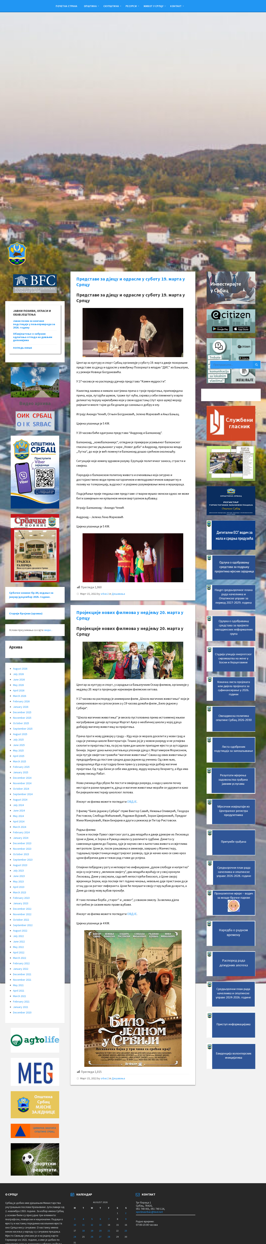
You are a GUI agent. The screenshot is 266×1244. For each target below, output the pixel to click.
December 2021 (22, 974)
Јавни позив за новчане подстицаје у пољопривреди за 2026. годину (34, 324)
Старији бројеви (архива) (25, 613)
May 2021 (18, 985)
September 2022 (23, 925)
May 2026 (18, 685)
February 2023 (21, 898)
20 (100, 1230)
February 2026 (21, 701)
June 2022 (19, 941)
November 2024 (22, 783)
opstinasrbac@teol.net (149, 1212)
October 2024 (21, 788)
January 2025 (20, 772)
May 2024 (18, 816)
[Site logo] (16, 264)
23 (126, 1230)
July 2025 (18, 739)
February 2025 (21, 767)
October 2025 (21, 723)
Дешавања (118, 593)
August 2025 (20, 734)
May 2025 (18, 750)
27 (100, 1236)
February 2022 (21, 963)
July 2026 (18, 674)
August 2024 (20, 799)
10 (75, 1224)
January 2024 (20, 838)
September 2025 (23, 728)
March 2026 (19, 696)
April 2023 (18, 887)
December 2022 (22, 908)
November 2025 (22, 717)
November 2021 (22, 979)
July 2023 (18, 870)
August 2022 (20, 930)
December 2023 (22, 843)
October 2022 (21, 919)
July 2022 (18, 936)
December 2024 (22, 777)
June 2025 (19, 745)
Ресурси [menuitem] (131, 6)
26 (92, 1236)
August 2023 (20, 865)
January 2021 (20, 1007)
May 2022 (18, 947)
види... (48, 630)
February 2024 (21, 832)
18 (83, 1230)
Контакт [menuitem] (175, 6)
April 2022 (18, 952)
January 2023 (20, 903)
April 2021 (18, 990)
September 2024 (23, 794)
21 (109, 1230)
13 (100, 1224)
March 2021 (19, 996)
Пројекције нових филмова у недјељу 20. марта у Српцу (129, 615)
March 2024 (19, 827)
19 (92, 1230)
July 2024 (18, 805)
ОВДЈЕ (132, 801)
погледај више (22, 347)
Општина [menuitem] (90, 6)
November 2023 (22, 848)
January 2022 (20, 969)
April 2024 (18, 821)
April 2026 (18, 690)
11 (83, 1224)
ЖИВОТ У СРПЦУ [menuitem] (153, 6)
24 (75, 1236)
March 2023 (19, 892)
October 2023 (21, 854)
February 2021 (21, 1001)
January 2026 (20, 707)
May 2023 (18, 881)
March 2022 (19, 958)
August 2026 (20, 668)
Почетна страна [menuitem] (66, 6)
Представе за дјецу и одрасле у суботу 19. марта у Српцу (130, 282)
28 (109, 1236)
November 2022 (22, 914)
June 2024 (19, 810)
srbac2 (105, 593)
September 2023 (23, 859)
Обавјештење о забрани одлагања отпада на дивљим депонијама (32, 337)
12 (92, 1224)
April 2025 (18, 756)
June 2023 (19, 876)
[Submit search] (257, 365)
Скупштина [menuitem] (111, 6)
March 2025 (19, 761)
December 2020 (22, 1012)
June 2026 (19, 679)
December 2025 (22, 712)
